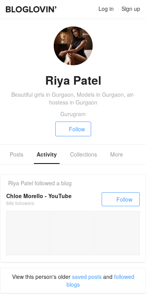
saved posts (87, 276)
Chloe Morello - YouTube (39, 196)
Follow (77, 129)
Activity (47, 154)
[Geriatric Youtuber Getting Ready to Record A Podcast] (28, 233)
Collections (83, 154)
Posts (16, 154)
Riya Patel (20, 183)
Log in (106, 8)
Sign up (130, 8)
